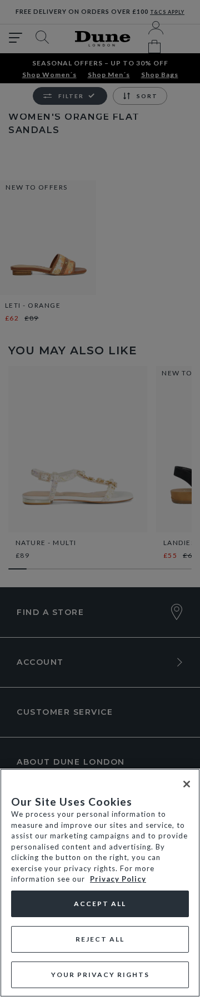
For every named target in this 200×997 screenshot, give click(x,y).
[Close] (186, 784)
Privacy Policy (118, 878)
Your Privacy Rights (100, 974)
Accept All (100, 903)
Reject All (100, 939)
